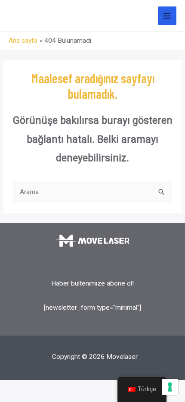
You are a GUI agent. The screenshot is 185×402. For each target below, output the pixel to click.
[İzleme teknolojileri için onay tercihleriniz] (170, 387)
